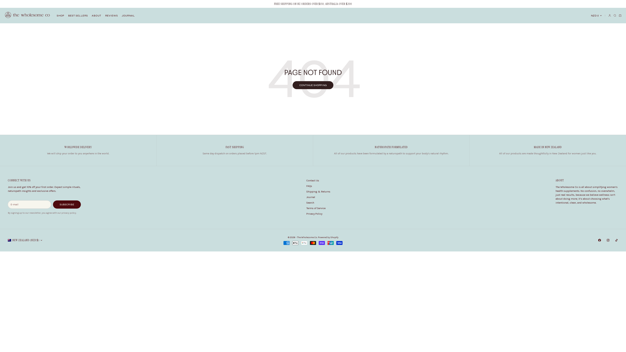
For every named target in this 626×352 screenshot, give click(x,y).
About (96, 15)
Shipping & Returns (318, 191)
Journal (128, 15)
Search (310, 202)
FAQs (309, 186)
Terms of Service (316, 208)
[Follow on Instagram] (608, 240)
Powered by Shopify (328, 237)
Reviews (111, 15)
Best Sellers (78, 15)
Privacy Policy (314, 213)
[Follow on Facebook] (599, 240)
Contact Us (312, 180)
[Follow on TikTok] (616, 240)
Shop (60, 15)
